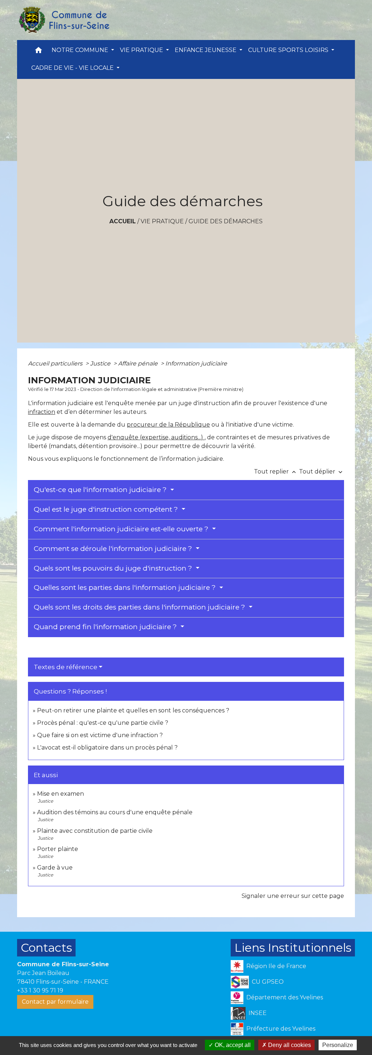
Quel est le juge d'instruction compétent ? (107, 509)
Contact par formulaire (55, 1001)
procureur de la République (168, 424)
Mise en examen (60, 793)
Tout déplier (321, 471)
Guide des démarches (226, 221)
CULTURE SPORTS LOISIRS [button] (289, 50)
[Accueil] (63, 20)
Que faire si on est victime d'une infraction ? (100, 735)
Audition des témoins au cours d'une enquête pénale (115, 812)
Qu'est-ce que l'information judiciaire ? (101, 489)
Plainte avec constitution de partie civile (95, 830)
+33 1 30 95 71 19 (40, 990)
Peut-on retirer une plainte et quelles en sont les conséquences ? (133, 710)
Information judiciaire (196, 363)
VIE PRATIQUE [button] (142, 50)
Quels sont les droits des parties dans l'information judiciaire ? (140, 607)
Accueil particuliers (56, 363)
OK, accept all (232, 1045)
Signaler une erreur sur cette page (293, 895)
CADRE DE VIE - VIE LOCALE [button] (73, 67)
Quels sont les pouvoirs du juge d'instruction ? (114, 568)
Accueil (122, 221)
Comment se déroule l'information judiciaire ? (114, 548)
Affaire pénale (138, 363)
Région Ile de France (276, 966)
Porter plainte (57, 849)
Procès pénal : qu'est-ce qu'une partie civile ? (102, 722)
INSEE (257, 1013)
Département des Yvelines (284, 997)
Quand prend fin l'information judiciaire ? (106, 627)
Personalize (337, 1045)
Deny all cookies (289, 1045)
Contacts (46, 947)
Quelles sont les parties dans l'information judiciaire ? (126, 587)
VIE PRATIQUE (162, 221)
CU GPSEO (268, 981)
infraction (41, 411)
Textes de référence (65, 667)
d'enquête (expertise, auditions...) (156, 437)
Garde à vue (55, 867)
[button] (38, 52)
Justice (101, 363)
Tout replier (276, 471)
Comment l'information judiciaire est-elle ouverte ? (122, 529)
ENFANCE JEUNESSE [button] (206, 50)
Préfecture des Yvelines (280, 1028)
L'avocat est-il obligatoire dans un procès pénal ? (107, 747)
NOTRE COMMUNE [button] (81, 50)
